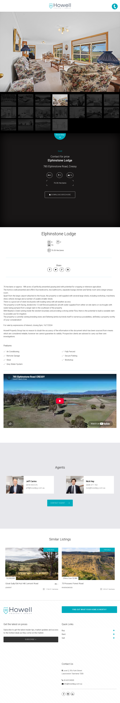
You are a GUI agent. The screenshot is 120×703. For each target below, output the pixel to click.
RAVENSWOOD (67, 587)
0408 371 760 (92, 485)
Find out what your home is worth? (89, 609)
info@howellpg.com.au (73, 684)
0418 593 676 (32, 485)
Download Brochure (61, 194)
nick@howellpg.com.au (95, 488)
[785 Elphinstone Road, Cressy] (60, 52)
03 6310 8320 (69, 680)
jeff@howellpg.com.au (35, 488)
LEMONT (8, 587)
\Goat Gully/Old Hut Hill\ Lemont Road (21, 583)
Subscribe (30, 639)
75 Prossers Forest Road (72, 583)
